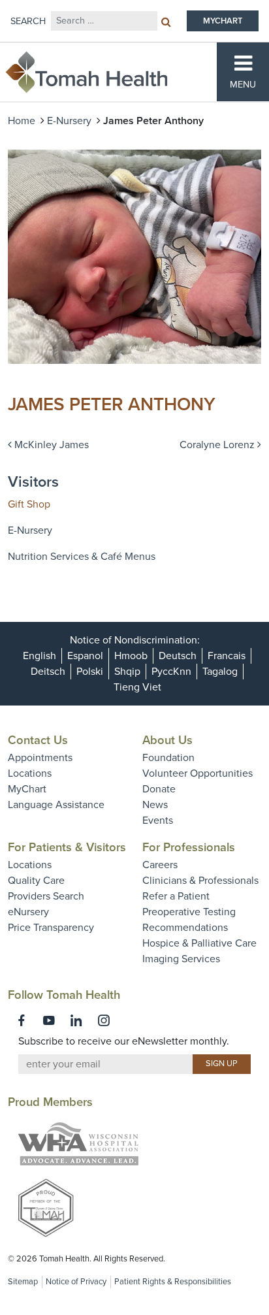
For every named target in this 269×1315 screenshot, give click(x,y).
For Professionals (188, 847)
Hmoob (131, 655)
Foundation (168, 757)
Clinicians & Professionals (200, 880)
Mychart (222, 21)
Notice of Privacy (76, 1281)
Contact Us (38, 740)
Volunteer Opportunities (197, 773)
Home (21, 120)
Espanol (85, 655)
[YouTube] (49, 1020)
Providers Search (46, 896)
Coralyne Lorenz (218, 444)
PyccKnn (171, 671)
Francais (226, 655)
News (155, 804)
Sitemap (23, 1281)
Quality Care (36, 880)
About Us (167, 740)
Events (157, 820)
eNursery (28, 911)
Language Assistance (56, 804)
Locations (30, 773)
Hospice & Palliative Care (199, 943)
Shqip (127, 671)
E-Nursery (69, 120)
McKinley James (50, 444)
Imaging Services (181, 959)
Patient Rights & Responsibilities (172, 1281)
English (39, 655)
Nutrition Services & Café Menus (81, 556)
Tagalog (220, 671)
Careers (160, 864)
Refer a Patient (176, 896)
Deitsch (48, 671)
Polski (89, 671)
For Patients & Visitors (67, 847)
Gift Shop (29, 504)
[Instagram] (104, 1020)
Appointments (40, 757)
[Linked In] (76, 1020)
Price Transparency (51, 927)
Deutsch (178, 655)
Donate (159, 789)
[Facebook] (21, 1020)
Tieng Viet (137, 687)
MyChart (27, 789)
